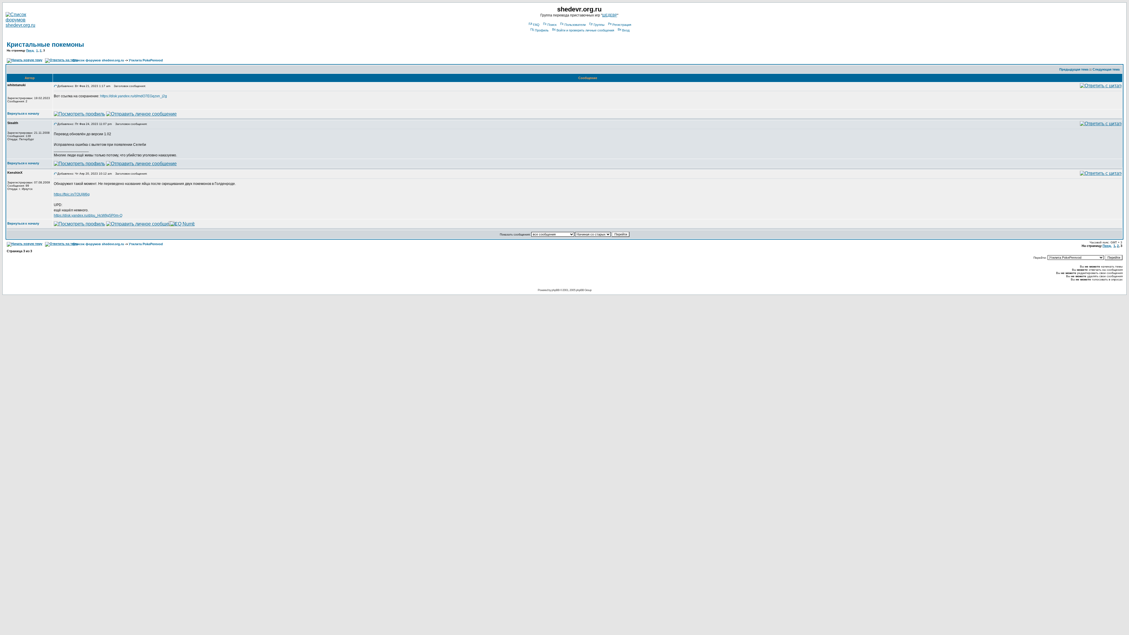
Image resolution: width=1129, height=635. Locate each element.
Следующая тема (1106, 69)
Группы (599, 24)
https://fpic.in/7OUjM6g (72, 194)
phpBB (556, 290)
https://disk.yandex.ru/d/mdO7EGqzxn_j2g (133, 96)
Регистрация (621, 24)
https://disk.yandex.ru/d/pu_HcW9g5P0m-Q (88, 215)
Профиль (542, 30)
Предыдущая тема (1073, 69)
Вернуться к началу (23, 113)
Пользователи (575, 24)
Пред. (30, 50)
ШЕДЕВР (609, 15)
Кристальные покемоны (45, 44)
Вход (625, 30)
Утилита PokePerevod (146, 60)
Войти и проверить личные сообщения (585, 30)
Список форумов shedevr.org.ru (98, 60)
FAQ (536, 24)
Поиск (552, 24)
